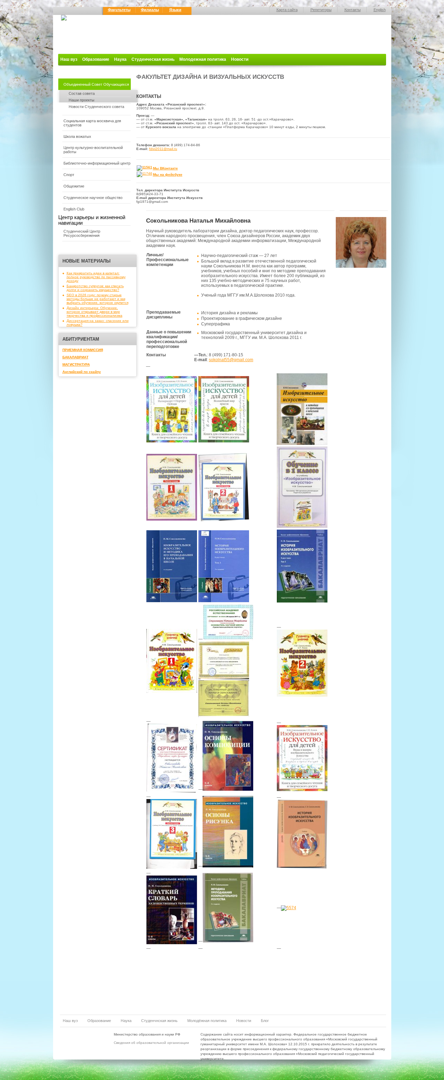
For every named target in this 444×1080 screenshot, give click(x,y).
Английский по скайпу (81, 372)
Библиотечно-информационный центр (96, 163)
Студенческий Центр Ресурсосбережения (81, 233)
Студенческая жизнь (152, 59)
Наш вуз (68, 59)
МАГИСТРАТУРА (76, 364)
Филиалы (150, 10)
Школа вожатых (77, 136)
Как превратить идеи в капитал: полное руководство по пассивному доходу (96, 277)
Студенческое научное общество (92, 198)
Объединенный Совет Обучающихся (96, 84)
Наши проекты (81, 100)
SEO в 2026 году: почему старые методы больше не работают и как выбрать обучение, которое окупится (97, 299)
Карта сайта (287, 10)
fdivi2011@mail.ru (163, 149)
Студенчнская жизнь (159, 1021)
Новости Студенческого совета (96, 107)
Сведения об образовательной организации (151, 1043)
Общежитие (73, 186)
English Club (73, 209)
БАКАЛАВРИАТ (75, 357)
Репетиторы (321, 10)
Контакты (352, 10)
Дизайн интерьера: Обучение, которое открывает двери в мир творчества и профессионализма (94, 311)
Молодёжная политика (207, 1021)
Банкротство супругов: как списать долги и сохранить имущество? (95, 288)
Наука (120, 59)
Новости (239, 59)
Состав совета (82, 93)
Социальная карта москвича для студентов (92, 123)
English (380, 10)
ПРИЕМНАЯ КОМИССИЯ (82, 350)
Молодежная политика (202, 59)
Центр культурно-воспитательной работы (93, 150)
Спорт (68, 175)
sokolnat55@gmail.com (231, 359)
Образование (95, 59)
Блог (265, 1021)
